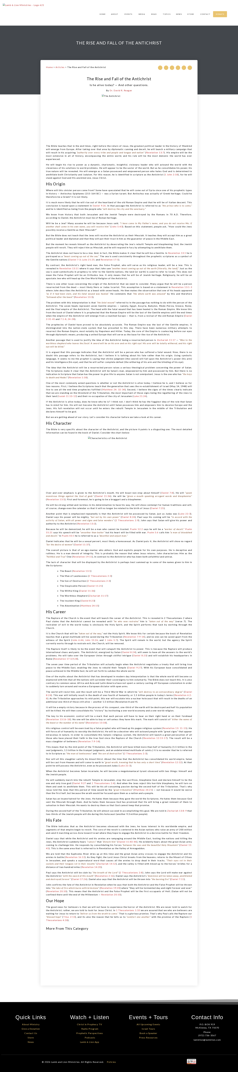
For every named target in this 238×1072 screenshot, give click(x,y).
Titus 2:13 (69, 916)
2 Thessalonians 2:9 (127, 520)
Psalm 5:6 (153, 532)
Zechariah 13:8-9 (177, 810)
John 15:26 (91, 640)
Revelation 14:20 (91, 867)
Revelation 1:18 (78, 377)
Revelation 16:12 (75, 857)
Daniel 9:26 (99, 205)
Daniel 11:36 (103, 496)
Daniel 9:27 (134, 667)
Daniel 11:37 (82, 544)
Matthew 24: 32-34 (113, 389)
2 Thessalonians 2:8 (131, 872)
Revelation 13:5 (56, 499)
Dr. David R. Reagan (121, 90)
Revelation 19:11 (82, 556)
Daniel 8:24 (128, 517)
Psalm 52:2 (136, 529)
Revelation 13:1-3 (181, 287)
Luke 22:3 (184, 513)
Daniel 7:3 (75, 259)
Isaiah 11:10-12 (67, 396)
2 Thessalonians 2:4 (103, 783)
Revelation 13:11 (69, 268)
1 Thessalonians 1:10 (128, 910)
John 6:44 (78, 640)
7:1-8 (63, 319)
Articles (60, 67)
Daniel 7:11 (177, 879)
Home (49, 67)
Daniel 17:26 (79, 879)
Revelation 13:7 (155, 152)
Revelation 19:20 (110, 888)
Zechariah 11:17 (166, 340)
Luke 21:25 (88, 259)
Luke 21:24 (140, 396)
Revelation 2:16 (105, 875)
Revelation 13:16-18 (58, 719)
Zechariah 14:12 (106, 863)
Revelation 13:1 (177, 253)
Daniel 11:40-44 (127, 841)
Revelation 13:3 (84, 297)
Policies (111, 1062)
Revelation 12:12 (172, 762)
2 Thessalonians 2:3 (100, 576)
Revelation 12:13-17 (155, 738)
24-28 (71, 319)
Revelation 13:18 (96, 722)
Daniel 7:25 (157, 508)
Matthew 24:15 (89, 605)
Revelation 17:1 (110, 259)
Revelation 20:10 (56, 891)
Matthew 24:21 (143, 789)
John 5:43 (116, 226)
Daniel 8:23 (87, 600)
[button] (160, 68)
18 (75, 658)
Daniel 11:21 (95, 585)
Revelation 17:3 (63, 658)
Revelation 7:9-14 (134, 636)
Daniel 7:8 (167, 492)
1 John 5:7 (111, 640)
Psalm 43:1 (68, 535)
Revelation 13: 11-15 (175, 728)
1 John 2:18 (171, 174)
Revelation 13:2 (86, 523)
